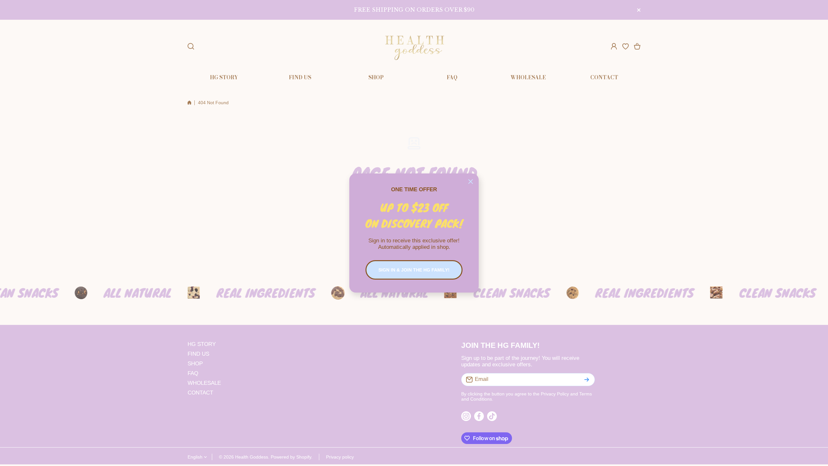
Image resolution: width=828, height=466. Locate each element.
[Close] (471, 181)
